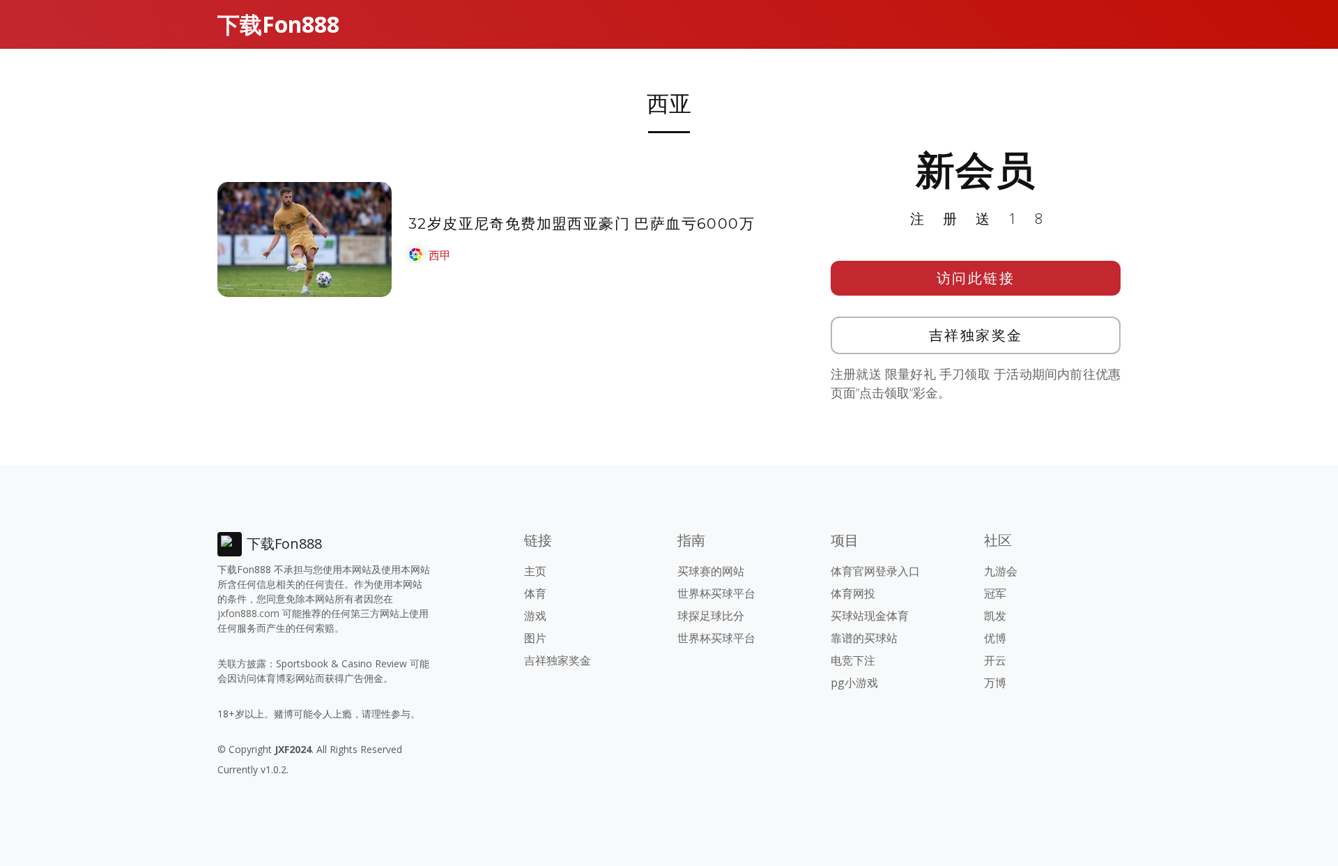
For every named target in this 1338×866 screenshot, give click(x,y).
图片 (535, 638)
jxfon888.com (248, 613)
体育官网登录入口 (875, 571)
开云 (995, 660)
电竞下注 (853, 660)
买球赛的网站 (710, 571)
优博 (995, 638)
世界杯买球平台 (716, 593)
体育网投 (853, 593)
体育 (535, 593)
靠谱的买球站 (864, 638)
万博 (995, 682)
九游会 (1000, 571)
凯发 (995, 615)
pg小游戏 (854, 682)
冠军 (995, 593)
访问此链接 (976, 277)
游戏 (535, 615)
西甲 (440, 255)
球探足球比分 (710, 615)
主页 (535, 571)
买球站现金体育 (870, 615)
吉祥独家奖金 (976, 335)
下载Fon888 (278, 24)
